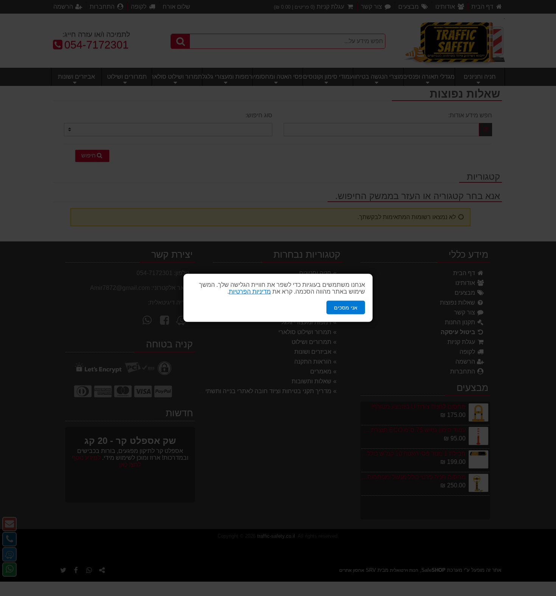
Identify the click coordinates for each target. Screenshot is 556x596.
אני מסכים (345, 308)
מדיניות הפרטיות (250, 291)
